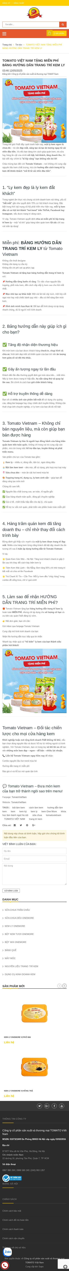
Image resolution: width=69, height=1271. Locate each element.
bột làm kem (18, 807)
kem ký (23, 811)
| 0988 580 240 (22, 1170)
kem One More (49, 811)
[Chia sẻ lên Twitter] (21, 825)
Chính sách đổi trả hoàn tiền (15, 1220)
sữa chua (37, 815)
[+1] (33, 825)
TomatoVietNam (19, 797)
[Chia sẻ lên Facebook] (15, 825)
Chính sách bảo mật (11, 1211)
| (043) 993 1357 (37, 1170)
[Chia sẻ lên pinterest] (27, 825)
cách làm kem (36, 807)
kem (13, 811)
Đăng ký (6, 3)
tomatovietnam (53, 815)
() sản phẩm (59, 33)
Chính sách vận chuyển (13, 1238)
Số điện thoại (9, 1164)
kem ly (34, 811)
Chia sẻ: (6, 825)
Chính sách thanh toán (12, 1229)
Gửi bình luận (11, 891)
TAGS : (6, 807)
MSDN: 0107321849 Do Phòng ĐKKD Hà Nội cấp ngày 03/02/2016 (34, 1139)
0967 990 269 (8, 1170)
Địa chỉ (5, 1145)
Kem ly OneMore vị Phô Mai (17, 1037)
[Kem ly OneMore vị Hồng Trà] (34, 1067)
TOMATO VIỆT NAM (14, 819)
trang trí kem (35, 819)
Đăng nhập (19, 3)
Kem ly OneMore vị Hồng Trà (18, 1091)
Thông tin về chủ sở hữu (14, 1247)
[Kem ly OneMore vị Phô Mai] (34, 1014)
